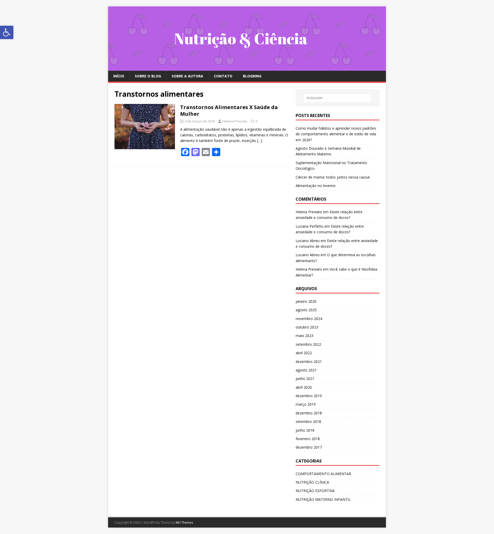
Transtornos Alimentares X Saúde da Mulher (229, 110)
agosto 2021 (306, 370)
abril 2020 (304, 387)
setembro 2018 (308, 421)
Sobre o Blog (148, 76)
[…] (259, 140)
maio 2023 (304, 335)
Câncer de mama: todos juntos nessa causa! (333, 177)
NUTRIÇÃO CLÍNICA (312, 482)
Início (118, 76)
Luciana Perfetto (309, 226)
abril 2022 (304, 352)
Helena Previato (235, 121)
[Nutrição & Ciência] (247, 67)
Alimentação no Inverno (316, 185)
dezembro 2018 (309, 413)
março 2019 (306, 404)
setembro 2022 (308, 344)
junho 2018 (305, 430)
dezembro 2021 (309, 361)
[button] (6, 32)
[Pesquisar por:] (337, 98)
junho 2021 (305, 378)
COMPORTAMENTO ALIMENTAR (323, 473)
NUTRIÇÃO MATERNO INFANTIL (323, 499)
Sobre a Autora (187, 76)
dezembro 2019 (309, 395)
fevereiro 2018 (308, 438)
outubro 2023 (307, 327)
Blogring (252, 76)
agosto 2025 (306, 309)
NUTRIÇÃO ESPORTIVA (315, 490)
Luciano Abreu (308, 240)
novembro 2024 (309, 318)
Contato (223, 76)
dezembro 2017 (309, 447)
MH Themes (184, 522)
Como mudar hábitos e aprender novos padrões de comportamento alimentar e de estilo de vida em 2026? (336, 134)
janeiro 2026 (306, 301)
